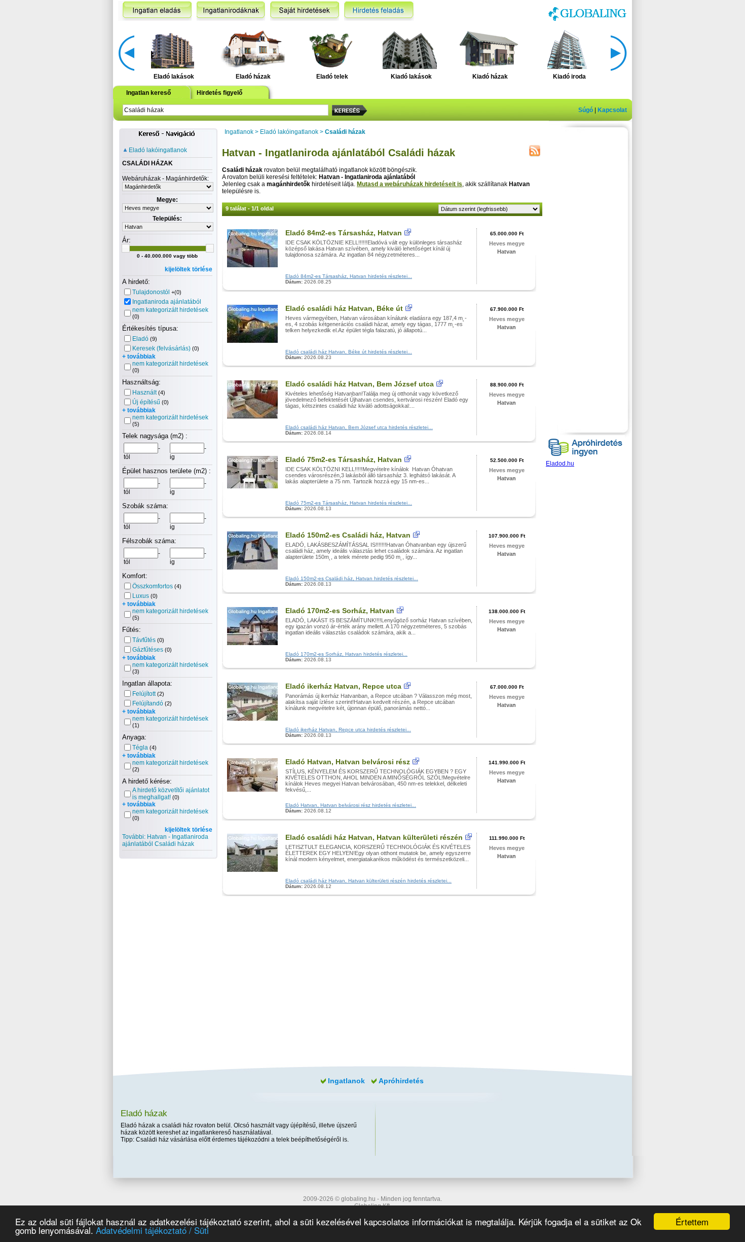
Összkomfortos (152, 586)
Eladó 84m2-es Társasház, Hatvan (343, 233)
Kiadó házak (490, 76)
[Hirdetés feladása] (379, 11)
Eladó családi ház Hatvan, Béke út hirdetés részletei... (348, 351)
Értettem (692, 1221)
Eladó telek (332, 76)
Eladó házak (253, 76)
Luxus (140, 595)
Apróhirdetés (401, 1081)
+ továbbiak (139, 356)
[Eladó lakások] (172, 48)
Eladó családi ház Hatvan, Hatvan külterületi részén (374, 837)
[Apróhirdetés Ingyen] (585, 458)
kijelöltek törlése (188, 269)
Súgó (585, 110)
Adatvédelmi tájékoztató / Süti (152, 1230)
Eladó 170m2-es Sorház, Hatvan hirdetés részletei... (346, 654)
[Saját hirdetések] (304, 11)
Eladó (140, 338)
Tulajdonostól (151, 292)
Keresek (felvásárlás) (161, 348)
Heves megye (507, 243)
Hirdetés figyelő (219, 92)
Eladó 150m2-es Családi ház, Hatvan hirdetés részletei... (351, 578)
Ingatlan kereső (148, 92)
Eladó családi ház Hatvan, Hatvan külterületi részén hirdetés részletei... (368, 880)
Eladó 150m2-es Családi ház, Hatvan (348, 535)
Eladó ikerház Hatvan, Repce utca (343, 686)
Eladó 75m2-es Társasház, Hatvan (343, 459)
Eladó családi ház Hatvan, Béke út (344, 308)
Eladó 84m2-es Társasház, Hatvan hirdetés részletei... (348, 276)
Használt (144, 392)
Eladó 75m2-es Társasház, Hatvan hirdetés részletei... (348, 503)
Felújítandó (147, 703)
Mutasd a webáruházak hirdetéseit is (409, 184)
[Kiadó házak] (488, 48)
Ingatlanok (239, 131)
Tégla (140, 747)
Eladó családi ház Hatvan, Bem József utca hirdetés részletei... (359, 427)
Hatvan (506, 252)
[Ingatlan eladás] (155, 11)
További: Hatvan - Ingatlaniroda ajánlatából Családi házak (165, 840)
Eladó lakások (174, 76)
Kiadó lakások (411, 76)
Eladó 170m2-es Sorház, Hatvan (339, 611)
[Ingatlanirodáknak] (231, 11)
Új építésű (146, 402)
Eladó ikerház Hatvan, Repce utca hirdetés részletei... (348, 729)
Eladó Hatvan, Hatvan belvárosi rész (347, 762)
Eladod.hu (560, 463)
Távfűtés (144, 640)
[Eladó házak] (251, 48)
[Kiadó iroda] (567, 48)
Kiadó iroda (569, 76)
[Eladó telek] (330, 48)
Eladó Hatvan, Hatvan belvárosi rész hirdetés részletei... (350, 805)
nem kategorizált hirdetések (170, 309)
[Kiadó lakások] (410, 48)
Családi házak (345, 131)
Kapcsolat (612, 110)
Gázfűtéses (147, 649)
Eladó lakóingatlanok (158, 150)
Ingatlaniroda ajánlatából (166, 301)
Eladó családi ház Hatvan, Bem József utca (359, 384)
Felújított (144, 693)
